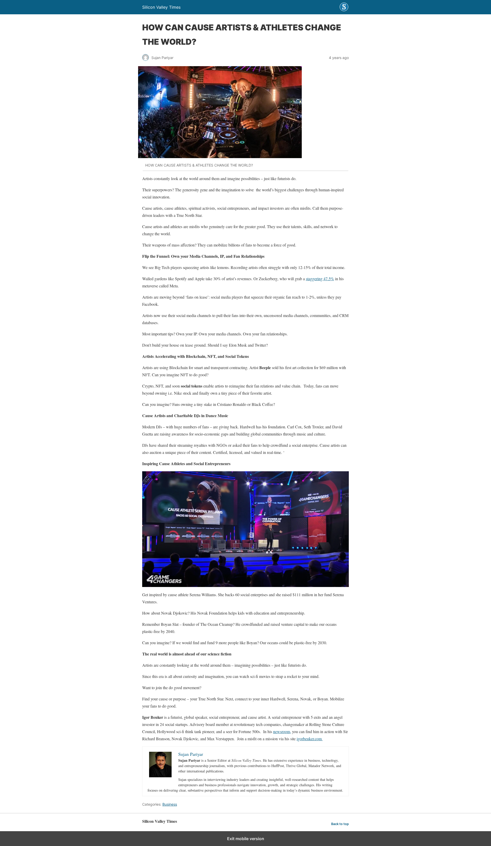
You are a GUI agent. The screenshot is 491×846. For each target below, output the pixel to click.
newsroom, (282, 731)
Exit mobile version (245, 838)
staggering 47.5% (320, 278)
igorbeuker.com (310, 738)
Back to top (340, 824)
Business (169, 804)
